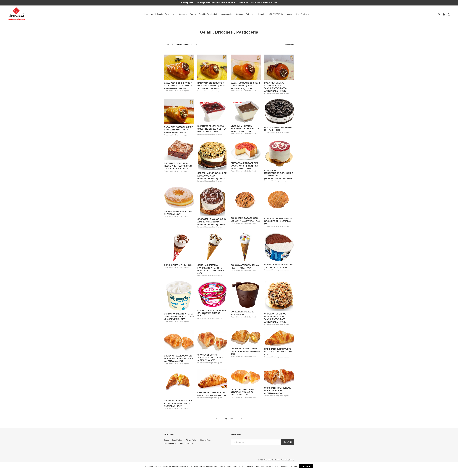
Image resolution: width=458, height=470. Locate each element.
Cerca (166, 440)
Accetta (306, 466)
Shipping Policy (170, 443)
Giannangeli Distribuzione (272, 460)
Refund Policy (205, 440)
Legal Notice (177, 440)
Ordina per (168, 45)
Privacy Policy (191, 440)
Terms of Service (186, 443)
